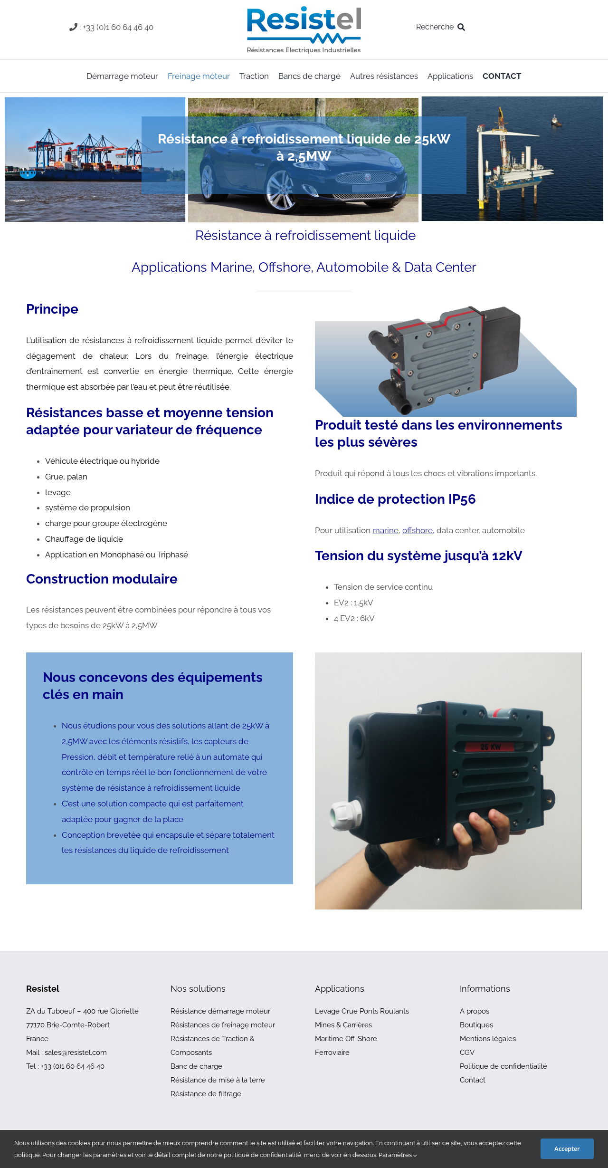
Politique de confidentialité (503, 1066)
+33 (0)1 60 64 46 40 (72, 1066)
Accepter (567, 1148)
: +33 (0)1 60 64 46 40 (116, 27)
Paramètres (396, 1154)
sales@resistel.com (76, 1052)
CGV (467, 1052)
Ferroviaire (332, 1052)
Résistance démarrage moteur (220, 1011)
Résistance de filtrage (206, 1094)
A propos (474, 1011)
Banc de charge (196, 1066)
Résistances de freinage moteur (223, 1025)
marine (385, 530)
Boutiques (476, 1025)
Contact (472, 1080)
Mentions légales (488, 1038)
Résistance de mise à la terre (218, 1080)
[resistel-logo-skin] (304, 8)
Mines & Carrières (343, 1025)
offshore (417, 530)
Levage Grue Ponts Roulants (362, 1011)
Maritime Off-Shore (346, 1038)
